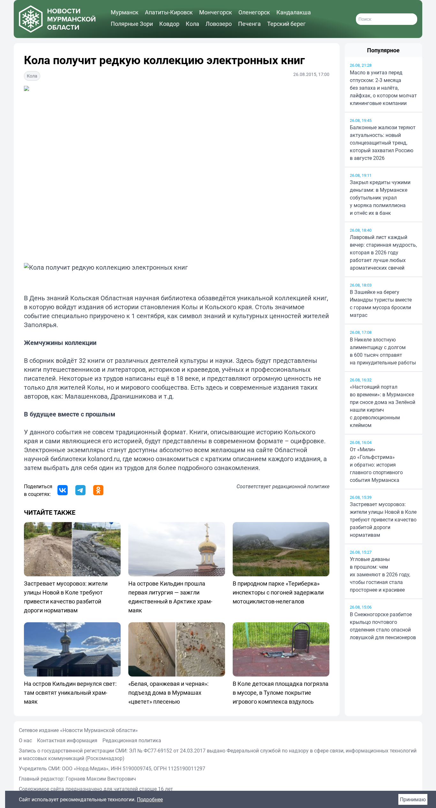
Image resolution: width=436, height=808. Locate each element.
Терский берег (286, 23)
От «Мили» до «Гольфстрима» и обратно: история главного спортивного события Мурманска (376, 464)
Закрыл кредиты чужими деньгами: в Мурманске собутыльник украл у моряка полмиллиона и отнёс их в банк (380, 197)
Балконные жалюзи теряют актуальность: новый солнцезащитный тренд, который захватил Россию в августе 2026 (383, 142)
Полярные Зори (132, 23)
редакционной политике (300, 486)
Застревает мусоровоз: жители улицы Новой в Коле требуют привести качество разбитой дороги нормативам (383, 519)
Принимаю (413, 799)
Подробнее (150, 799)
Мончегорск (215, 12)
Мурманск (125, 12)
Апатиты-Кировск (169, 12)
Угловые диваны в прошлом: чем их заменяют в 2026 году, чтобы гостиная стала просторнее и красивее (380, 574)
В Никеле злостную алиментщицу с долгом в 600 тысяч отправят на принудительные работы (383, 351)
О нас (25, 740)
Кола (192, 23)
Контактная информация (67, 740)
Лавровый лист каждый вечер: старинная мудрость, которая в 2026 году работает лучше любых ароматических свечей (383, 252)
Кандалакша (293, 12)
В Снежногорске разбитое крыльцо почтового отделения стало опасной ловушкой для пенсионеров (383, 626)
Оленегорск (254, 12)
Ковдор (169, 23)
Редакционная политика (131, 740)
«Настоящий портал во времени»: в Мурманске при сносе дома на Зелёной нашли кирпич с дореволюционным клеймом (382, 406)
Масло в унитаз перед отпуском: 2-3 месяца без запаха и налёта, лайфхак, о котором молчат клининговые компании (383, 88)
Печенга (249, 23)
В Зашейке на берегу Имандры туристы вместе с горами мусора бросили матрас (381, 303)
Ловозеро (219, 23)
